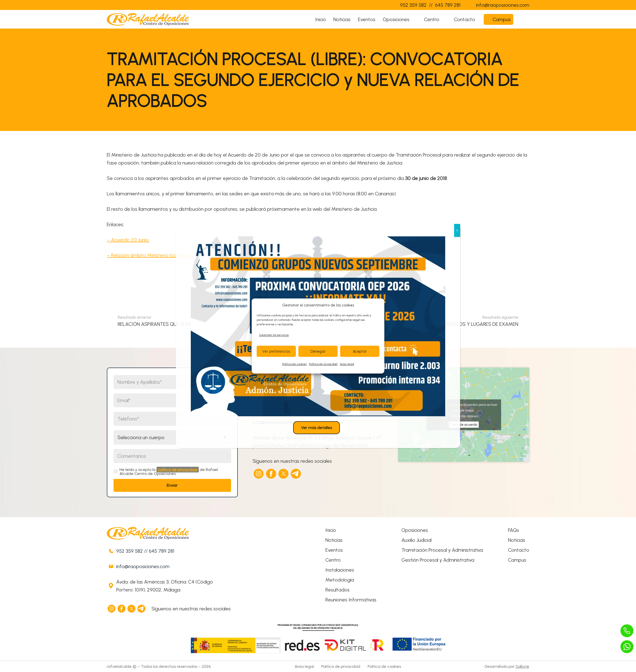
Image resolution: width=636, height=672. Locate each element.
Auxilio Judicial (416, 540)
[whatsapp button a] (627, 647)
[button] (414, 19)
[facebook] (271, 473)
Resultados (337, 590)
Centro (333, 560)
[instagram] (259, 473)
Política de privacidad (323, 364)
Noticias (334, 540)
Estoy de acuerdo (463, 424)
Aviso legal (347, 364)
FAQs (513, 530)
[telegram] (296, 473)
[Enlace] (386, 5)
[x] (284, 473)
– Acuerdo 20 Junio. (128, 240)
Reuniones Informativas (350, 600)
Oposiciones (414, 530)
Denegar (318, 351)
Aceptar (360, 351)
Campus (517, 560)
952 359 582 (129, 551)
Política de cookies (294, 364)
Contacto (518, 550)
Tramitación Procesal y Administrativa (442, 550)
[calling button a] (627, 631)
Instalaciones (339, 570)
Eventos (334, 550)
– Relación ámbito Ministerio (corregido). (151, 255)
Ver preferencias (276, 351)
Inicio (330, 530)
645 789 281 (161, 551)
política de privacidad (177, 469)
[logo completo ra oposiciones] (148, 19)
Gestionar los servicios (274, 335)
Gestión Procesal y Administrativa (437, 560)
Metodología (339, 580)
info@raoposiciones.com (142, 566)
